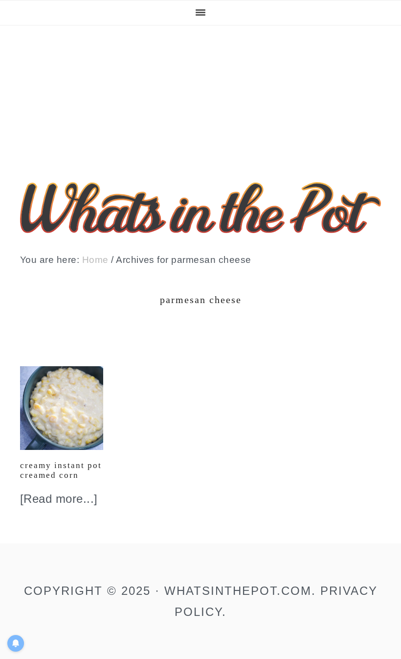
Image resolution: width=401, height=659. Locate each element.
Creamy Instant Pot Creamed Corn (61, 470)
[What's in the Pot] (200, 225)
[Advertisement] (200, 98)
